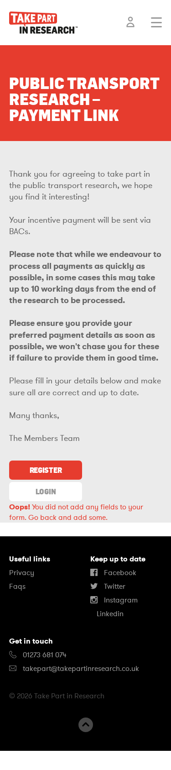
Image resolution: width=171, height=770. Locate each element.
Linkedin (109, 614)
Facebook (119, 573)
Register (46, 470)
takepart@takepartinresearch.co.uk (81, 669)
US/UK (36, 760)
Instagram (120, 600)
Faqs (17, 586)
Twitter (113, 586)
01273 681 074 (44, 655)
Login (46, 491)
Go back (42, 518)
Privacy (21, 573)
